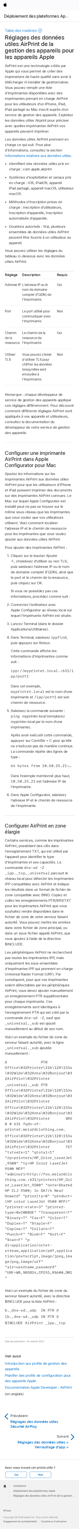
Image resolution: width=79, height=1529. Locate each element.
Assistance (19, 1485)
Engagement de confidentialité (20, 1521)
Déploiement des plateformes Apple (37, 16)
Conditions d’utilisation (54, 1521)
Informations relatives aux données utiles (38, 156)
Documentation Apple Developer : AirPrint (38, 1387)
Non (40, 1474)
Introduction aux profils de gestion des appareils (36, 1366)
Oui (16, 1474)
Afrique (7, 1510)
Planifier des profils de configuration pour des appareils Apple (38, 1378)
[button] (23, 30)
